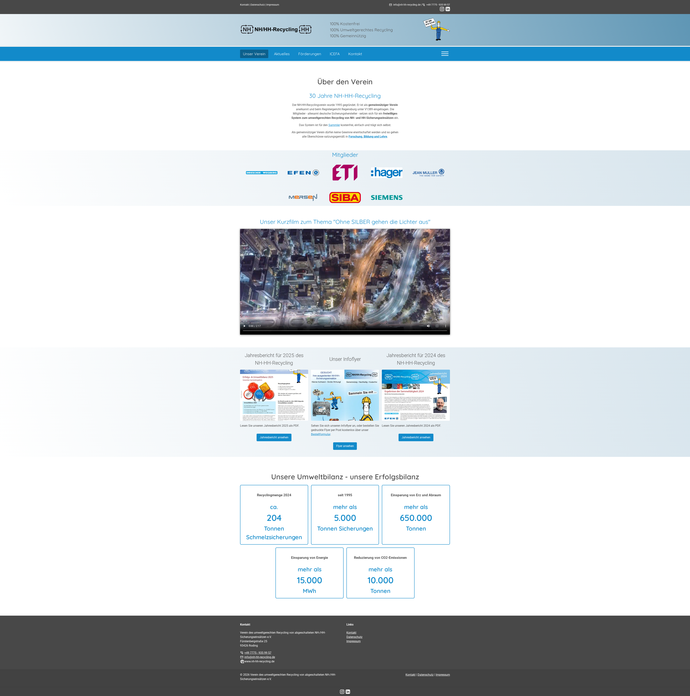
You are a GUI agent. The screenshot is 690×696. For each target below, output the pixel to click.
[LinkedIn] (448, 9)
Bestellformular (320, 434)
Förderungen (309, 53)
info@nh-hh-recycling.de (406, 4)
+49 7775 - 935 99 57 (438, 4)
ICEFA (335, 53)
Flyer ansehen (345, 446)
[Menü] (444, 53)
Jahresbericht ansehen (274, 437)
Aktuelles (282, 53)
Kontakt (244, 4)
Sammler (334, 125)
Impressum (272, 4)
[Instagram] (442, 9)
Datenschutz (258, 4)
